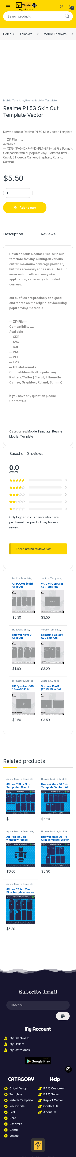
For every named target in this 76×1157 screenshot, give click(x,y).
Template (26, 34)
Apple (9, 779)
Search (67, 16)
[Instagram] (68, 1069)
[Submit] (63, 1016)
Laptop (45, 578)
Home (7, 34)
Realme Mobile (34, 100)
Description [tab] (13, 234)
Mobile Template (55, 34)
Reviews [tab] (48, 234)
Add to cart (27, 207)
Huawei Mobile (20, 629)
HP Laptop (18, 680)
